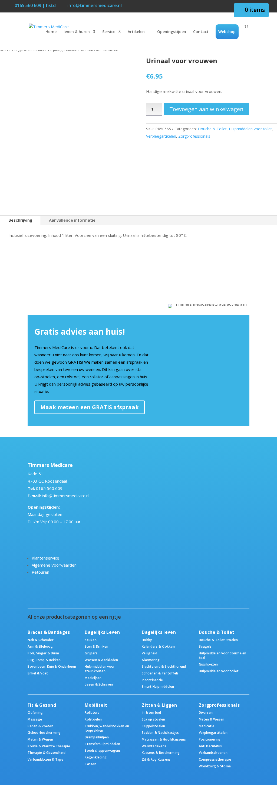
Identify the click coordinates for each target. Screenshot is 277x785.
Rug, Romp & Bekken (44, 660)
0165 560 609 (49, 488)
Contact (201, 32)
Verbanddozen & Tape (45, 759)
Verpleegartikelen (161, 136)
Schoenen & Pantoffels (160, 673)
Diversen (206, 712)
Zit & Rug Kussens (156, 759)
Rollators (92, 712)
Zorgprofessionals (194, 136)
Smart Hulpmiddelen (158, 686)
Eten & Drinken (96, 646)
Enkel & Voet (38, 673)
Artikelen (136, 32)
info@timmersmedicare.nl (65, 495)
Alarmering (151, 660)
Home (51, 32)
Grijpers (91, 653)
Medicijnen (93, 678)
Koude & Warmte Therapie (49, 746)
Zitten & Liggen (159, 705)
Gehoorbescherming (44, 732)
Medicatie (206, 726)
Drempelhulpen (97, 737)
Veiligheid (149, 653)
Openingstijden (171, 32)
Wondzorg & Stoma (215, 766)
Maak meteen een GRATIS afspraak (89, 407)
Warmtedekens (154, 746)
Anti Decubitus (210, 746)
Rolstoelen (93, 719)
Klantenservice (45, 558)
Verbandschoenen (213, 752)
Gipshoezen (208, 664)
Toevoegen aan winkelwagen (206, 109)
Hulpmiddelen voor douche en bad (222, 655)
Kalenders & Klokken (158, 646)
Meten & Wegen (40, 739)
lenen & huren (77, 32)
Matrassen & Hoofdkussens (164, 739)
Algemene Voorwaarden (54, 565)
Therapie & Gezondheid (46, 752)
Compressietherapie (215, 759)
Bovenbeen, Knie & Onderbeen (52, 666)
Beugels (205, 646)
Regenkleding (96, 757)
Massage (35, 719)
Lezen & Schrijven (99, 684)
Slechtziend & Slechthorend (164, 666)
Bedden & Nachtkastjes (160, 732)
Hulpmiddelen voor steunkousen (100, 668)
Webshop (227, 31)
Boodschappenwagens (103, 750)
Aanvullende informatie (72, 220)
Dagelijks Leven (102, 632)
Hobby (147, 640)
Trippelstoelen (153, 726)
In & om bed (151, 712)
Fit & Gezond (42, 705)
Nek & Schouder (40, 640)
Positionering (209, 739)
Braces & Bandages (49, 632)
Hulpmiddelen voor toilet (250, 128)
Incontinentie (152, 680)
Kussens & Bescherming (161, 752)
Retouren (40, 572)
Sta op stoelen (153, 719)
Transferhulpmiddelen (102, 744)
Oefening (35, 712)
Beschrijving (20, 220)
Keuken (90, 640)
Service (108, 32)
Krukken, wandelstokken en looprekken (107, 728)
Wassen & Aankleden (101, 660)
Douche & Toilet (212, 128)
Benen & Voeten (40, 726)
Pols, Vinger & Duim (43, 653)
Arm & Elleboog (40, 646)
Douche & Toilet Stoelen (218, 640)
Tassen (90, 764)
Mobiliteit (96, 705)
